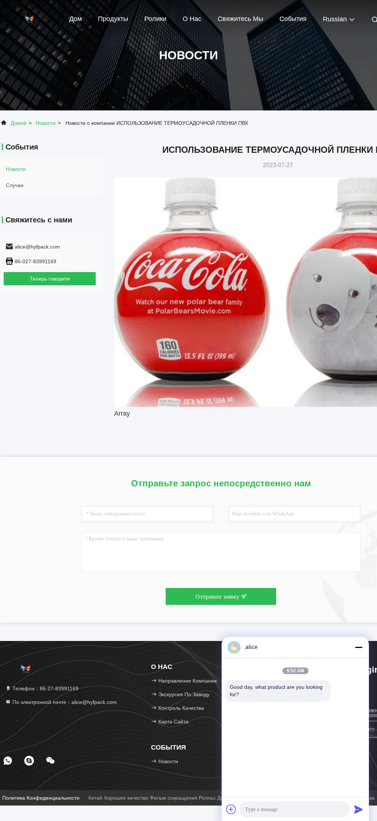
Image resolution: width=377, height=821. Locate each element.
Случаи (15, 185)
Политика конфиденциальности (41, 798)
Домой (19, 123)
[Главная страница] (29, 18)
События (293, 18)
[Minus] (358, 647)
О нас (192, 18)
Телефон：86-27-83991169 (44, 688)
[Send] (358, 809)
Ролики (155, 18)
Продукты (113, 18)
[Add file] (231, 809)
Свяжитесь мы (240, 18)
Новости (46, 123)
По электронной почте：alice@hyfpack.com (64, 702)
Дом (75, 18)
